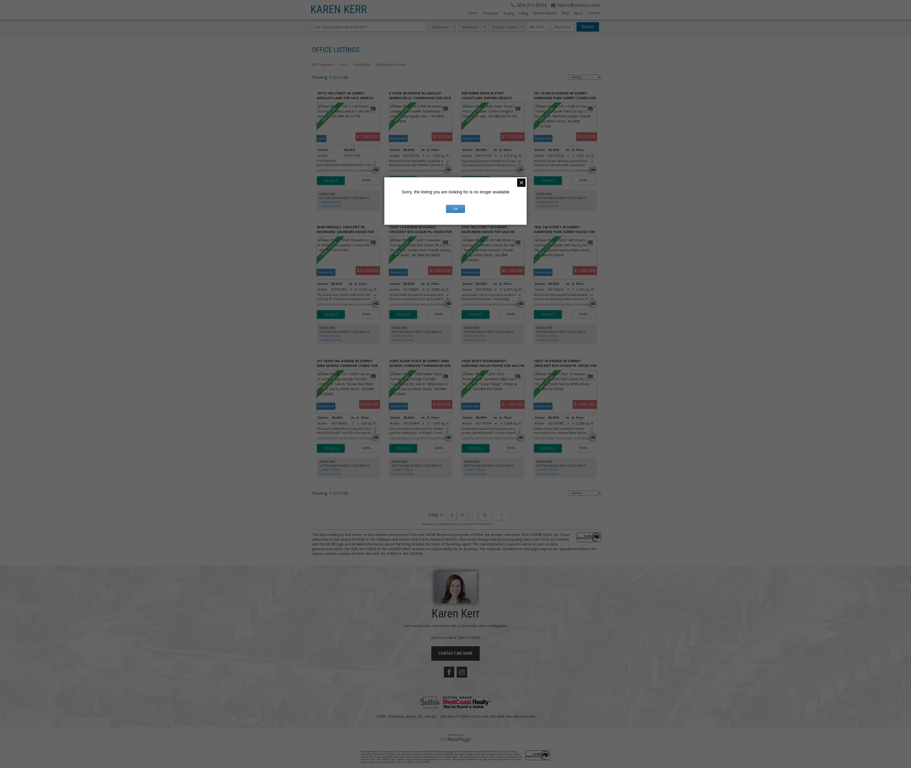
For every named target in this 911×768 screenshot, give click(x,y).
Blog (565, 13)
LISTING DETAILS (331, 180)
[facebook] (449, 672)
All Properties (322, 64)
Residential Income (391, 64)
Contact (594, 13)
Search (588, 27)
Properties (491, 13)
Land (343, 64)
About (578, 13)
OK (455, 208)
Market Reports (545, 13)
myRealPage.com (456, 739)
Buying (508, 13)
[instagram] (462, 672)
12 (485, 515)
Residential (361, 64)
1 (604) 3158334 (329, 202)
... (473, 515)
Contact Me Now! (455, 653)
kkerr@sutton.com (520, 716)
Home (473, 13)
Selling (523, 13)
